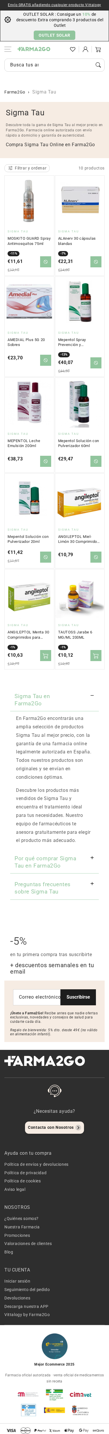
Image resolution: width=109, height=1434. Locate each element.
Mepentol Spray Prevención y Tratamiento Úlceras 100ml (76, 342)
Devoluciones (17, 1298)
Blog (8, 1252)
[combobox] (54, 65)
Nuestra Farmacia (22, 1227)
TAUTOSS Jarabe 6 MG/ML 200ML (75, 635)
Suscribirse (78, 997)
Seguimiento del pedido (27, 1289)
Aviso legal (15, 1189)
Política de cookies (22, 1181)
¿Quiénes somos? (21, 1218)
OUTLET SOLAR (54, 35)
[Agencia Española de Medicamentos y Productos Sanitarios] (28, 1394)
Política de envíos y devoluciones (36, 1164)
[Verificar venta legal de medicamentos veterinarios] (28, 1410)
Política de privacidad (25, 1172)
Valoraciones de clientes (28, 1243)
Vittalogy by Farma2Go (27, 1314)
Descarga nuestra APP (26, 1306)
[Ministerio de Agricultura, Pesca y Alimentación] (54, 1410)
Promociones (17, 1235)
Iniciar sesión (17, 1281)
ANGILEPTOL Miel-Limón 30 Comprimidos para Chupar (78, 539)
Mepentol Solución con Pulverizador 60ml (78, 443)
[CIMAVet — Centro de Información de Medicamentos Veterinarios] (80, 1394)
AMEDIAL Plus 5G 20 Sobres (26, 342)
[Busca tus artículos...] (98, 65)
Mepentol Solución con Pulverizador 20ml (28, 539)
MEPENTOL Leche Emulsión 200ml (24, 443)
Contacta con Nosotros (51, 1127)
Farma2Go (14, 92)
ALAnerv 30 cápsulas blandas (77, 241)
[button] (59, 49)
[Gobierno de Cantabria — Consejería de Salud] (80, 1410)
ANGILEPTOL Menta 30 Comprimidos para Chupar (28, 635)
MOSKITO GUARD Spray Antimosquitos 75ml (29, 241)
